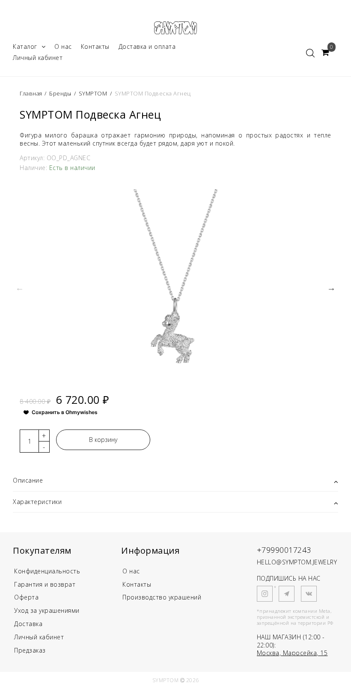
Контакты (95, 46)
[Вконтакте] (309, 594)
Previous (19, 287)
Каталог (25, 46)
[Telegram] (286, 594)
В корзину (103, 439)
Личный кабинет (37, 58)
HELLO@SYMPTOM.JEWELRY (297, 562)
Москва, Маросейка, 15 (292, 653)
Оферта (26, 597)
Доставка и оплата (147, 46)
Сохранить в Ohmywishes (65, 412)
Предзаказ (30, 650)
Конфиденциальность (47, 571)
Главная (32, 93)
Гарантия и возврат (44, 584)
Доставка (28, 624)
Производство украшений (161, 597)
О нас (63, 46)
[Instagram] (265, 594)
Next (331, 287)
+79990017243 (284, 550)
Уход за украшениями (47, 610)
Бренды (60, 93)
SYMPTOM (93, 93)
